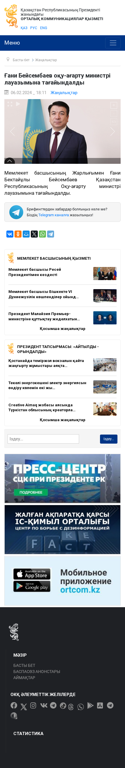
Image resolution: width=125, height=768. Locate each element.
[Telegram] (50, 234)
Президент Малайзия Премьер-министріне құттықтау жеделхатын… (44, 316)
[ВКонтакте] (9, 234)
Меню (12, 43)
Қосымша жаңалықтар (62, 328)
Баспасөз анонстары (36, 671)
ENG (43, 28)
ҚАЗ (24, 28)
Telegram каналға (53, 215)
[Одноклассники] (18, 234)
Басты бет (24, 665)
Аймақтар (24, 677)
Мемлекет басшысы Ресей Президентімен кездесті (34, 272)
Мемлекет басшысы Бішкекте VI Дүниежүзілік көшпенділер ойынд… (43, 294)
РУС (33, 28)
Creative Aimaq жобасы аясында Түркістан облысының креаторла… (42, 407)
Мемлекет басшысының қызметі (54, 258)
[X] (34, 234)
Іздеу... (108, 439)
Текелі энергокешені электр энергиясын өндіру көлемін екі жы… (47, 385)
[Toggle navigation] (113, 43)
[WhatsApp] (42, 234)
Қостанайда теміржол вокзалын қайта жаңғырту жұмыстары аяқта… (46, 363)
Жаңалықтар (64, 92)
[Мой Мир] (26, 234)
